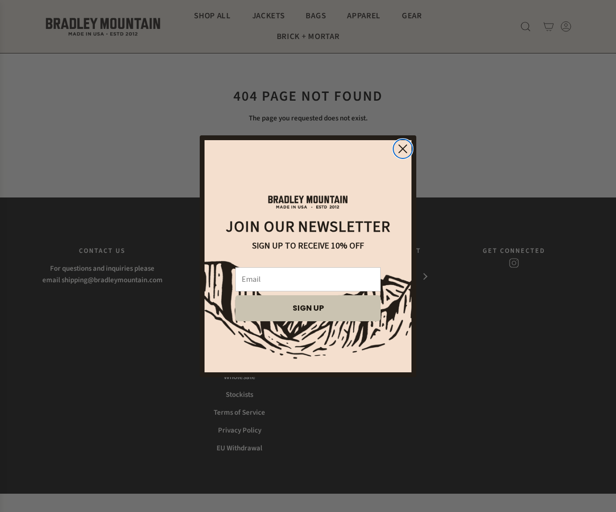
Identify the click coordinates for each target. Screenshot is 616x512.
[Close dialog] (402, 148)
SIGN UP (308, 308)
